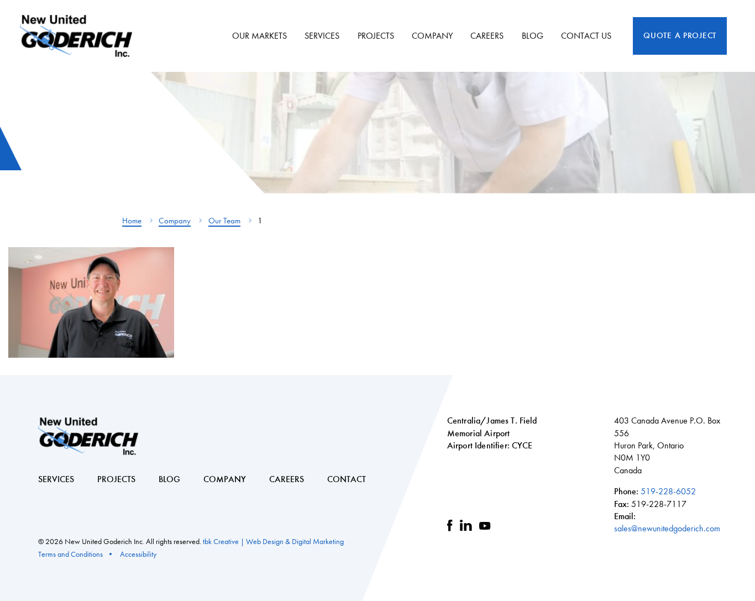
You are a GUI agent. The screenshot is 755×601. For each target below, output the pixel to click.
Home (131, 221)
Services (56, 479)
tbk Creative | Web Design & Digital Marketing (273, 541)
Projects (116, 479)
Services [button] (322, 35)
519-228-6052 (668, 491)
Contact (346, 479)
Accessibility (138, 554)
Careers (487, 35)
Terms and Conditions (70, 554)
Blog (169, 479)
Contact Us (586, 35)
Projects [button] (376, 35)
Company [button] (432, 35)
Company (175, 221)
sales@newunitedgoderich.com (667, 528)
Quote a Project (679, 35)
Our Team (224, 221)
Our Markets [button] (259, 35)
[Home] (80, 36)
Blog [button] (532, 35)
